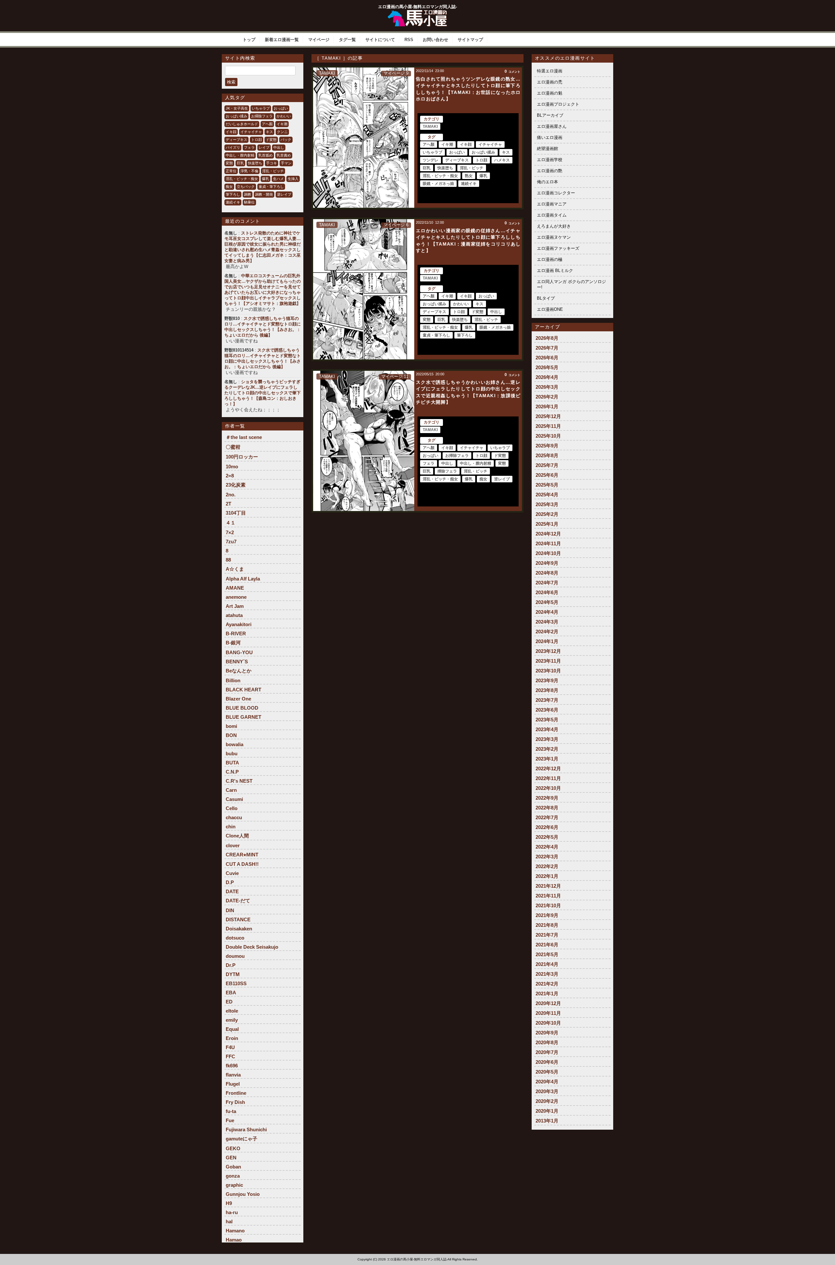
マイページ (318, 39)
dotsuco (235, 938)
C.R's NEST (239, 781)
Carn (231, 790)
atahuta (234, 615)
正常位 (231, 171)
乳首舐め (265, 155)
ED (229, 1001)
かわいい (284, 116)
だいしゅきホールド (242, 124)
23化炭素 (236, 485)
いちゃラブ (261, 108)
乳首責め (284, 155)
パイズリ (233, 147)
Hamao (234, 1239)
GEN (231, 1157)
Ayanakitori (238, 624)
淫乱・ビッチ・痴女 (242, 179)
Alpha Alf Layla (243, 578)
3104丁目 (236, 513)
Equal (232, 1029)
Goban (233, 1166)
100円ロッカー (242, 456)
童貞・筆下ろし (271, 186)
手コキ (271, 163)
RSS (408, 39)
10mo (232, 466)
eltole (232, 1011)
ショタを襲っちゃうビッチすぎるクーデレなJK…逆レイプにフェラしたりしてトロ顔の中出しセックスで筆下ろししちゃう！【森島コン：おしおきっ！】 (262, 392)
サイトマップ (470, 39)
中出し (278, 147)
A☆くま (235, 569)
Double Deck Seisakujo (252, 947)
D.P (230, 882)
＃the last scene (244, 437)
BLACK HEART (243, 689)
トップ (249, 39)
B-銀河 (233, 642)
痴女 (229, 186)
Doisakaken (239, 928)
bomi (231, 726)
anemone (236, 597)
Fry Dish (235, 1102)
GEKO (233, 1148)
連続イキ (233, 202)
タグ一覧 (347, 39)
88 (228, 560)
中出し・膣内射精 (240, 155)
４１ (230, 522)
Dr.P (230, 965)
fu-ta (231, 1111)
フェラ (249, 147)
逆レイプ (284, 194)
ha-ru (232, 1212)
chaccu (234, 817)
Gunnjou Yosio (243, 1194)
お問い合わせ (435, 39)
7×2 (230, 532)
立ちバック (246, 186)
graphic (234, 1185)
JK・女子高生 (237, 108)
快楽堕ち (255, 163)
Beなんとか (238, 670)
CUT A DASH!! (242, 864)
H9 (229, 1203)
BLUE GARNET (243, 717)
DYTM (233, 974)
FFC (230, 1056)
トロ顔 (256, 140)
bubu (231, 753)
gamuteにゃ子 (241, 1138)
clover (233, 845)
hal (229, 1221)
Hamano (235, 1230)
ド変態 (271, 140)
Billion (233, 680)
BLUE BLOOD (242, 708)
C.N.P (232, 772)
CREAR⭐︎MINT (242, 854)
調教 (247, 194)
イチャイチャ (251, 132)
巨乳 (240, 163)
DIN (230, 910)
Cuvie (232, 873)
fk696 (232, 1065)
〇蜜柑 (233, 447)
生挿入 (293, 179)
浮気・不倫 (249, 171)
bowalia (234, 744)
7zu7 (231, 541)
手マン (286, 163)
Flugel (233, 1084)
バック (286, 140)
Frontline (236, 1093)
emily (232, 1020)
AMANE (235, 588)
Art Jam (235, 606)
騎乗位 (249, 202)
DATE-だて (238, 900)
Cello (231, 808)
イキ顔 (231, 132)
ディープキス (236, 140)
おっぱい (281, 108)
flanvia (233, 1074)
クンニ (282, 132)
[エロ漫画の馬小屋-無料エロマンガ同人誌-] (417, 12)
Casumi (234, 799)
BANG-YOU (239, 652)
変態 (229, 163)
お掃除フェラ (262, 116)
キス (269, 132)
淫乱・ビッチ (273, 171)
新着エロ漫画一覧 (282, 39)
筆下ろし (233, 194)
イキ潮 (282, 124)
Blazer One (238, 698)
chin (230, 826)
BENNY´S (237, 661)
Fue (230, 1120)
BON (231, 735)
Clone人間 (237, 835)
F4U (230, 1047)
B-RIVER (236, 633)
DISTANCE (238, 919)
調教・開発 (264, 194)
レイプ (264, 147)
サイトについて (380, 39)
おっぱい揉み (236, 116)
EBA (231, 992)
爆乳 (265, 179)
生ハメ (278, 179)
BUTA (232, 762)
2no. (230, 494)
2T (228, 503)
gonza (233, 1176)
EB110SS (236, 983)
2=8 (230, 475)
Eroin (232, 1038)
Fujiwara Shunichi (246, 1129)
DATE (232, 891)
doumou (235, 956)
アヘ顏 (267, 124)
